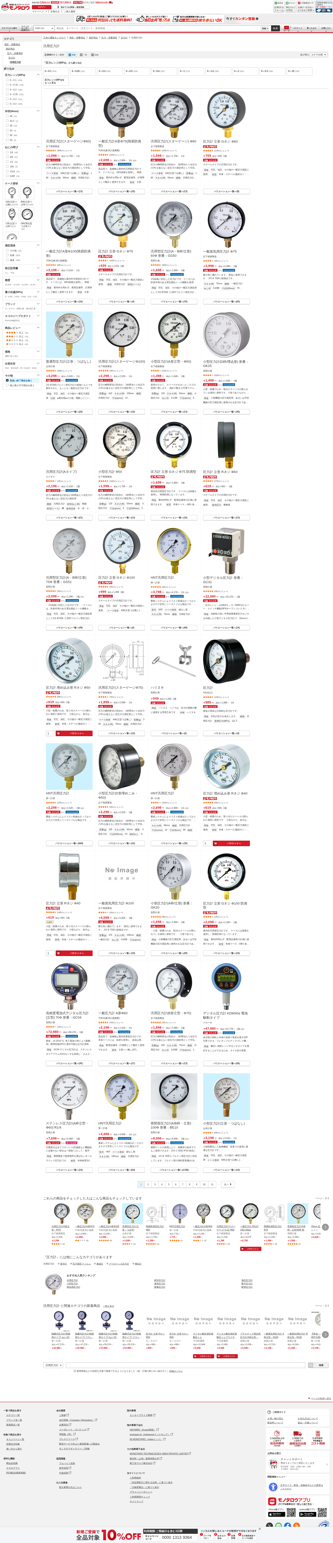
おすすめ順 (317, 54)
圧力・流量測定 (109, 37)
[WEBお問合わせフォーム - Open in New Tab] (279, 7)
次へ (226, 1184)
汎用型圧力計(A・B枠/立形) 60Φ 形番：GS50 (171, 253)
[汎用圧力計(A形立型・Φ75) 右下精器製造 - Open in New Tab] (62, 1214)
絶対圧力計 (159, 1280)
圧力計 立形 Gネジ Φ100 (116, 577)
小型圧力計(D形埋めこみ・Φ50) (118, 795)
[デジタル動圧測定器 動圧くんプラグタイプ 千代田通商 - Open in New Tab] (227, 1321)
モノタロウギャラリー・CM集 (74, 1448)
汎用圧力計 (39, 28)
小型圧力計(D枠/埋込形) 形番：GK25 (226, 364)
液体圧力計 (159, 1283)
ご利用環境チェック (140, 1497)
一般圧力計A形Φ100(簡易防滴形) (68, 253)
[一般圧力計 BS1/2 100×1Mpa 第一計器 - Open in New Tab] (250, 1214)
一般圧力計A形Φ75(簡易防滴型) (119, 143)
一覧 (85, 55)
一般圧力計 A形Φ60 (113, 1013)
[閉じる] (141, 52)
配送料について (275, 1422)
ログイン (42, 7)
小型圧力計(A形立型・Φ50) (171, 361)
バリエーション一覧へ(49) (69, 627)
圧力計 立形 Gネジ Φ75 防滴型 (173, 472)
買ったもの (311, 28)
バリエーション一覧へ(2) (121, 627)
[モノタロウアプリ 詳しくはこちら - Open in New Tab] (298, 1501)
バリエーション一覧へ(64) (122, 1170)
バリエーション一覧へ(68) (174, 627)
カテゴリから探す (9, 28)
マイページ (38, 11)
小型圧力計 (72, 1283)
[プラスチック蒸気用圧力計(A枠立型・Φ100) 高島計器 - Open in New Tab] (250, 1321)
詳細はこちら (176, 1371)
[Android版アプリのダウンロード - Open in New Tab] (314, 1513)
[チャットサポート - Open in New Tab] (290, 7)
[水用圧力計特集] (53, 1293)
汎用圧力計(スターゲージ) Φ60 (173, 141)
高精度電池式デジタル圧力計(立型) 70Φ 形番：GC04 (67, 1015)
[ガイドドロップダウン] (306, 9)
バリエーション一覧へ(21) (69, 517)
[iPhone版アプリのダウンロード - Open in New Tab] (282, 1513)
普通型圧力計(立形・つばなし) (68, 361)
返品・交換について (308, 1422)
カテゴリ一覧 (13, 1415)
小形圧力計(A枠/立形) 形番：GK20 (172, 905)
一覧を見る (108, 1306)
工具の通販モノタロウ (54, 37)
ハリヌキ (157, 687)
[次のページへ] (325, 1227)
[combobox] (158, 28)
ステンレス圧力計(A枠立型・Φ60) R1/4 (67, 1125)
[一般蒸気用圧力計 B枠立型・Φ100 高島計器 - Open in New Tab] (297, 1321)
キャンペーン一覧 (15, 1439)
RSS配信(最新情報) (16, 1472)
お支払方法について (308, 1418)
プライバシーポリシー (141, 1492)
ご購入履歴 (69, 11)
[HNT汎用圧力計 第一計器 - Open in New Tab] (179, 1214)
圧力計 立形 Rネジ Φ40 (63, 903)
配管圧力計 (247, 1287)
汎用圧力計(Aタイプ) (61, 472)
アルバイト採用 (67, 1463)
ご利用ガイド (279, 1412)
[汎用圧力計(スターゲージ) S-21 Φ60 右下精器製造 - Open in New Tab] (227, 1214)
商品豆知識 (12, 1463)
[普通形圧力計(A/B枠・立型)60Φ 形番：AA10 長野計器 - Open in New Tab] (297, 1214)
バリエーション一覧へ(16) (69, 301)
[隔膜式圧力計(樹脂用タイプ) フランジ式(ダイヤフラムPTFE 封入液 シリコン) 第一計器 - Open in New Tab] (85, 1321)
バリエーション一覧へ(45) (69, 1063)
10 (204, 1184)
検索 (275, 28)
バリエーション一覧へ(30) (174, 843)
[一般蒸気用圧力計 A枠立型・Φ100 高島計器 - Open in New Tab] (274, 1321)
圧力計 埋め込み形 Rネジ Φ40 (225, 793)
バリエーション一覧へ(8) (226, 191)
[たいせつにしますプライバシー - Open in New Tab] (324, 1526)
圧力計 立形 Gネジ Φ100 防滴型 (225, 906)
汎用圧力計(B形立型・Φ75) (171, 1013)
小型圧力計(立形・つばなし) (224, 1123)
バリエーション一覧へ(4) (121, 301)
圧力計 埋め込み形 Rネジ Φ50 (68, 687)
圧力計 (124, 37)
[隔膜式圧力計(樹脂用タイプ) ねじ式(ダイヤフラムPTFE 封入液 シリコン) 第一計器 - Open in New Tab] (62, 1321)
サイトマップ (136, 1501)
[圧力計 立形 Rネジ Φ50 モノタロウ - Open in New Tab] (156, 1321)
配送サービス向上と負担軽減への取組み (79, 1444)
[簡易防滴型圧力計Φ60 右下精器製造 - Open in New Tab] (156, 1214)
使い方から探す (14, 1449)
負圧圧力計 (247, 1280)
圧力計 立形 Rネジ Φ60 (220, 472)
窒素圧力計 (159, 1287)
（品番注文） (25, 28)
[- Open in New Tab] (277, 1438)
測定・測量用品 (77, 37)
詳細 (264, 28)
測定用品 (93, 37)
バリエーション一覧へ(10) (122, 953)
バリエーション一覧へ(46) (226, 411)
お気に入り (326, 28)
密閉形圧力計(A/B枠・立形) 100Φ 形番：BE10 (171, 1125)
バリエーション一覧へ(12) (122, 411)
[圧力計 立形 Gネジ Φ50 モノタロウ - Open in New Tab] (179, 1321)
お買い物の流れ (275, 1418)
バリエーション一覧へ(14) (226, 627)
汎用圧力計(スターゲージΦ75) (120, 687)
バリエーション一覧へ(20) (226, 301)
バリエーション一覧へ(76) (174, 301)
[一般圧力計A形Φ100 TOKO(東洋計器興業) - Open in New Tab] (109, 1214)
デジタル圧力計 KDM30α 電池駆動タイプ (225, 1015)
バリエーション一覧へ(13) (69, 191)
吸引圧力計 (247, 1283)
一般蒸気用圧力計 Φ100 (116, 903)
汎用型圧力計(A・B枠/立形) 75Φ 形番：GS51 (66, 580)
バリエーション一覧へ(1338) (174, 1170)
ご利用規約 (135, 1477)
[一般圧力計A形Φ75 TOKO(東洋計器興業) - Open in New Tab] (85, 1214)
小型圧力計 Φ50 (110, 472)
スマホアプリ (13, 1468)
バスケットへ (77, 733)
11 (212, 1184)
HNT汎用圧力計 (162, 577)
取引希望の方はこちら (70, 1487)
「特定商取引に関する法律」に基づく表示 (151, 1482)
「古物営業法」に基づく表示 (144, 1487)
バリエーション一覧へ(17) (122, 1063)
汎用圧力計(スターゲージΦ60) (68, 141)
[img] (16, 7)
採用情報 (60, 1458)
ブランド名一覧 (14, 1420)
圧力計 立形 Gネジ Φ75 (115, 251)
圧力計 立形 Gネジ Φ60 (220, 141)
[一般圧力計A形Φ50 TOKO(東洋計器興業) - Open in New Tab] (203, 1214)
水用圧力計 (72, 1280)
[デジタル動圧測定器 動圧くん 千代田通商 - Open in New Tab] (203, 1321)
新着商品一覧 (13, 1424)
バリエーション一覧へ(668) (69, 843)
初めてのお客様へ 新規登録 (72, 7)
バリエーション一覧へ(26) (226, 1063)
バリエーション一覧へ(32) (122, 191)
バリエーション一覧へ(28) (174, 953)
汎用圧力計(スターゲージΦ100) (121, 361)
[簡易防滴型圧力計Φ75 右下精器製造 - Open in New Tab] (274, 1214)
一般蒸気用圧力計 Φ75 (220, 251)
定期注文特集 (13, 1444)
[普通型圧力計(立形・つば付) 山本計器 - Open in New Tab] (132, 1214)
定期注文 (55, 11)
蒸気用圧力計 (73, 1287)
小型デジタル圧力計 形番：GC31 (223, 580)
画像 (74, 55)
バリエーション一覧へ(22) (69, 411)
